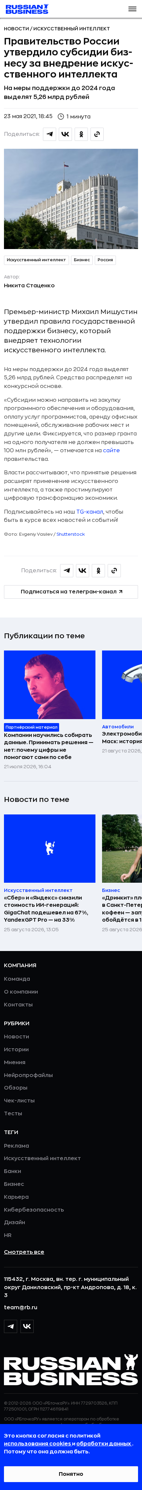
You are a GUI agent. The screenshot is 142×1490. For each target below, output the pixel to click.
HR (8, 1235)
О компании (21, 992)
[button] (132, 9)
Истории (16, 1049)
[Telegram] (10, 1326)
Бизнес (82, 260)
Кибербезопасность (34, 1210)
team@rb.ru (20, 1307)
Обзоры (15, 1088)
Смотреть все (24, 1252)
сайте (111, 450)
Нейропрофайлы (28, 1075)
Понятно (71, 1474)
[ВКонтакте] (27, 1326)
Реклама (16, 1146)
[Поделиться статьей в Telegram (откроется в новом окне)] (49, 134)
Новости (17, 28)
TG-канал (89, 512)
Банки (12, 1171)
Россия (105, 260)
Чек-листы (19, 1100)
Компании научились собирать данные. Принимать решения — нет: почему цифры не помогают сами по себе (48, 746)
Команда (17, 979)
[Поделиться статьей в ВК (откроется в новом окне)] (65, 134)
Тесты (13, 1113)
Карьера (16, 1197)
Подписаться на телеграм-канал (69, 591)
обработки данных (104, 1443)
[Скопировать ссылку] (97, 134)
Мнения (14, 1062)
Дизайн (14, 1222)
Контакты (18, 1004)
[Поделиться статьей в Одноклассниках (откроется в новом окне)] (81, 134)
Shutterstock (70, 534)
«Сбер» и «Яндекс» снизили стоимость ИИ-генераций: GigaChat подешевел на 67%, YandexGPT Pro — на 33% (46, 909)
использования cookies (38, 1443)
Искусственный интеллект (71, 28)
